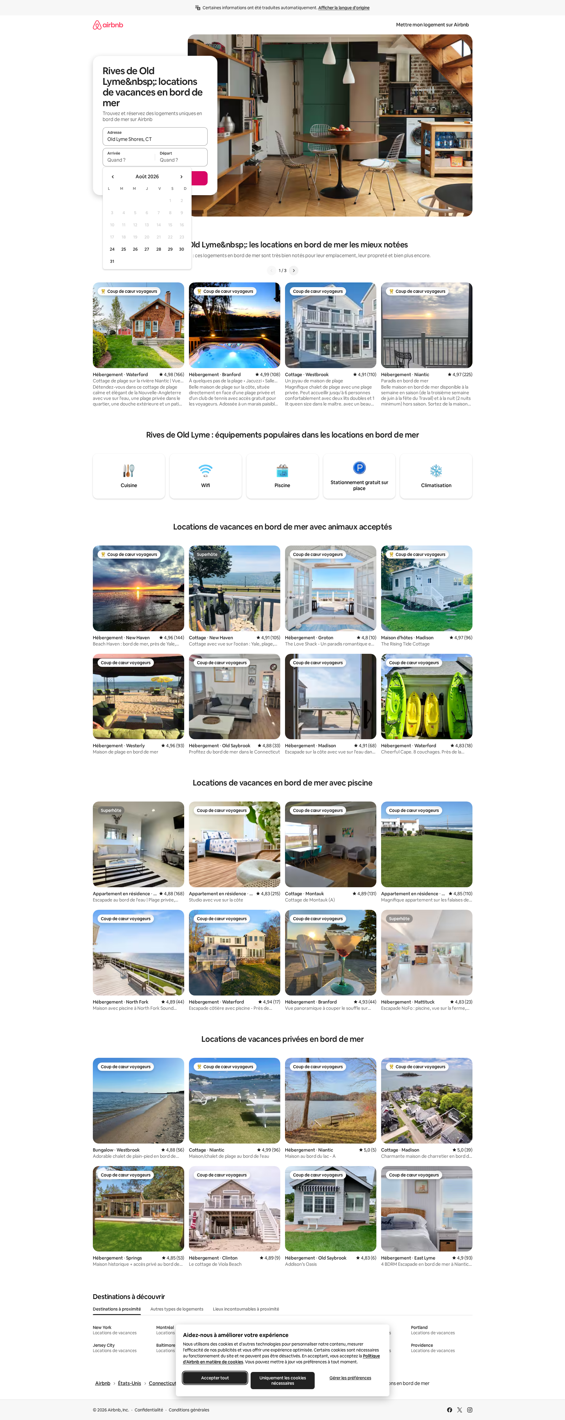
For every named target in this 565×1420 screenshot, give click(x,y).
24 (112, 249)
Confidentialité (149, 1410)
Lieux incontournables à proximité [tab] (246, 1309)
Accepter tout (215, 1378)
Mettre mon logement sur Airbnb (432, 25)
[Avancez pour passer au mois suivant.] (181, 177)
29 (170, 249)
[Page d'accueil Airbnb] (108, 24)
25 (123, 249)
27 (146, 249)
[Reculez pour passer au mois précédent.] (113, 177)
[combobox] (155, 139)
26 (135, 249)
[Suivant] (293, 270)
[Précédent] (271, 270)
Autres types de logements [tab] (176, 1309)
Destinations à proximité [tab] (117, 1309)
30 (181, 249)
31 (112, 261)
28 (158, 249)
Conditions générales (189, 1410)
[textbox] (128, 159)
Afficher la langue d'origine (344, 7)
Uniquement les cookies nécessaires (282, 1380)
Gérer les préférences (350, 1378)
